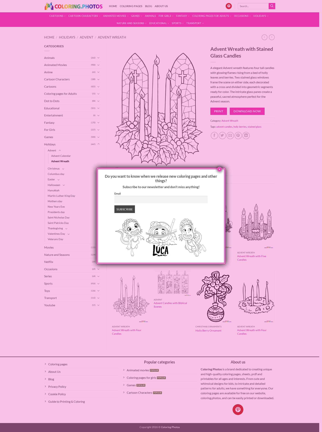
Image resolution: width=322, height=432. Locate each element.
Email (117, 193)
